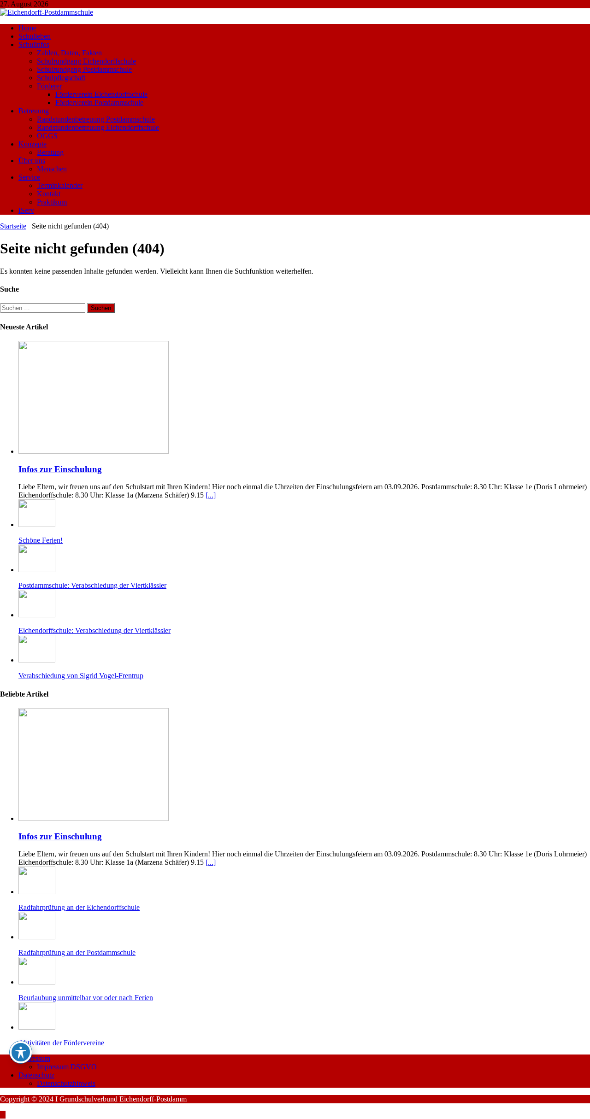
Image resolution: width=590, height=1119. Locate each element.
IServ (26, 210)
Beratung (50, 152)
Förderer (49, 86)
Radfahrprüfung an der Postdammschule (77, 952)
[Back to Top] (3, 1115)
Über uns (31, 160)
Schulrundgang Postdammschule (84, 69)
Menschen (52, 169)
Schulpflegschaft (61, 78)
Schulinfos (33, 44)
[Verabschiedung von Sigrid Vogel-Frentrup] (36, 660)
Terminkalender (60, 185)
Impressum (34, 1058)
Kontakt (48, 194)
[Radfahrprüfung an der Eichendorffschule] (36, 892)
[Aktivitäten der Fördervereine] (36, 1027)
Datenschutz (36, 1075)
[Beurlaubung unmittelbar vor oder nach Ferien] (36, 982)
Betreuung (33, 111)
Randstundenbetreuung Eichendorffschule (98, 127)
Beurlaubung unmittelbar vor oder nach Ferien (85, 998)
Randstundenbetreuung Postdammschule (96, 119)
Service (29, 177)
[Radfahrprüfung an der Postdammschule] (36, 937)
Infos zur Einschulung (60, 469)
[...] (211, 495)
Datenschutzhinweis (66, 1083)
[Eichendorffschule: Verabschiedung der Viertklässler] (36, 615)
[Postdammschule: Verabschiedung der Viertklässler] (36, 570)
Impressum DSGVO (67, 1067)
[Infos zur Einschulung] (93, 451)
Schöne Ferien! (40, 540)
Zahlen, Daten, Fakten (69, 53)
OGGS (47, 136)
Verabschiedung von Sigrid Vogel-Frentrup (80, 676)
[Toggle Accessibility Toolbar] (21, 1052)
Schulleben (34, 36)
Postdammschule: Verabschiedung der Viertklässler (92, 585)
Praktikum (52, 202)
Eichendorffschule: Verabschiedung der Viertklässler (94, 630)
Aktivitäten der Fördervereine (61, 1043)
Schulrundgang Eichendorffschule (86, 61)
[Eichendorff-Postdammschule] (46, 12)
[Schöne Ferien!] (36, 524)
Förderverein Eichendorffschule (101, 94)
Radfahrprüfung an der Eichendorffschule (79, 907)
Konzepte (32, 144)
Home (27, 28)
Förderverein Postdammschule (99, 102)
